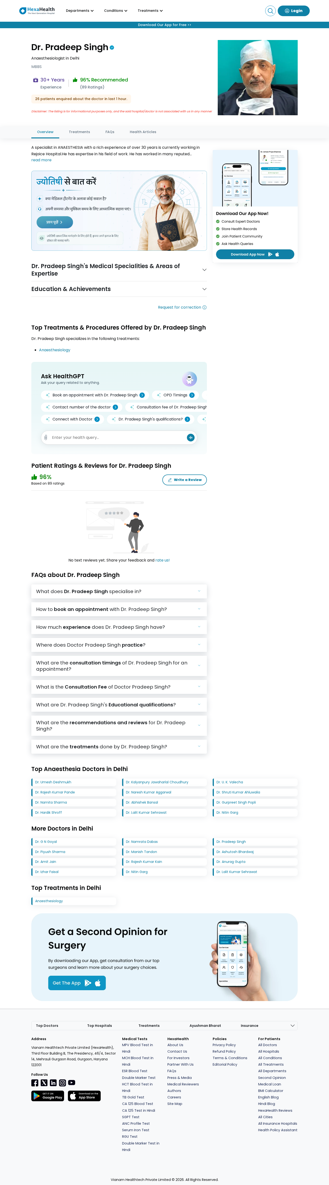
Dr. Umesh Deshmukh (53, 782)
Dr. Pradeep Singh (231, 841)
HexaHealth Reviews (275, 1110)
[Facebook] (35, 1082)
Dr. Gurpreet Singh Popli (236, 802)
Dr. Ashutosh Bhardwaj (235, 851)
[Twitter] (44, 1082)
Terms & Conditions (230, 1058)
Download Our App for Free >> (164, 24)
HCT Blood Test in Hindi (137, 1087)
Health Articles (143, 131)
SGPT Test (130, 1117)
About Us (175, 1045)
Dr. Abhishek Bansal (142, 802)
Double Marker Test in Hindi (140, 1146)
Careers (174, 1097)
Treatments (79, 131)
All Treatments (271, 1064)
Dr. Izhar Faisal (47, 871)
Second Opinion (272, 1077)
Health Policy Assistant (277, 1130)
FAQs (109, 131)
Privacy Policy (224, 1045)
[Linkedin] (53, 1082)
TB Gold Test (133, 1097)
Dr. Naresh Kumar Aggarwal (148, 792)
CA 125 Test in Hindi (138, 1110)
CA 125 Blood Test (137, 1103)
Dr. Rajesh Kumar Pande (55, 792)
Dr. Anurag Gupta (231, 861)
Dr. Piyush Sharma (50, 851)
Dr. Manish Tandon (141, 851)
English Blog (268, 1097)
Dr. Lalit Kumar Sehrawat (146, 812)
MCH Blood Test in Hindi (137, 1061)
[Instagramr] (62, 1082)
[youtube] (71, 1082)
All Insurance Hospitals (277, 1123)
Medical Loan (269, 1084)
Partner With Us (180, 1064)
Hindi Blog (266, 1103)
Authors (174, 1090)
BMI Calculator (270, 1090)
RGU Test (130, 1136)
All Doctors (267, 1045)
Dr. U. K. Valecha (230, 782)
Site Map (174, 1103)
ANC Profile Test (136, 1123)
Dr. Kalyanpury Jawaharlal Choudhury (157, 782)
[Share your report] (46, 437)
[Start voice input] (191, 437)
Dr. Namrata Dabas (142, 841)
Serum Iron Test (135, 1130)
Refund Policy (224, 1051)
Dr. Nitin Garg (227, 812)
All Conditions (270, 1058)
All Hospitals (268, 1051)
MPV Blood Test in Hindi (137, 1048)
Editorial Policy (225, 1064)
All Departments (272, 1071)
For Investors (178, 1058)
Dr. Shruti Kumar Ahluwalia (238, 792)
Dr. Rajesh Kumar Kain (144, 861)
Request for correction (179, 307)
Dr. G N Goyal (46, 841)
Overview (45, 131)
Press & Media (179, 1077)
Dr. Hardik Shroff (48, 812)
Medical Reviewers (183, 1084)
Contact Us (177, 1051)
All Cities (265, 1117)
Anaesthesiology (54, 350)
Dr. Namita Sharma (51, 802)
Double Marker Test (139, 1077)
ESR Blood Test (134, 1071)
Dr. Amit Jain (45, 861)
